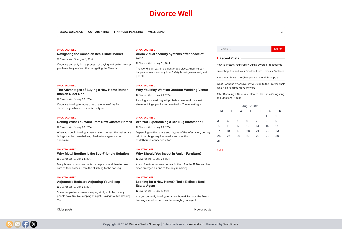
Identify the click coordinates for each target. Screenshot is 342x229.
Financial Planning (128, 32)
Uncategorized (66, 49)
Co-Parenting (98, 32)
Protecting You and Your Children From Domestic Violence (250, 71)
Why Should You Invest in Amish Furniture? (169, 153)
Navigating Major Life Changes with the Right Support (248, 77)
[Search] (282, 32)
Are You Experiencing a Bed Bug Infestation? (169, 122)
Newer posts (202, 209)
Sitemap (154, 224)
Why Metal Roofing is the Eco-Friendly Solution (93, 153)
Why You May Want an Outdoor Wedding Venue (172, 90)
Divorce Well (171, 13)
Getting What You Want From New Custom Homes (94, 122)
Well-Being (156, 32)
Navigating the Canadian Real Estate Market (90, 54)
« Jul (220, 150)
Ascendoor (196, 224)
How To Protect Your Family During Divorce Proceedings (249, 64)
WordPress (230, 224)
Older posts (64, 209)
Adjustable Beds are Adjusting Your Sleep (88, 182)
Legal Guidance (71, 32)
